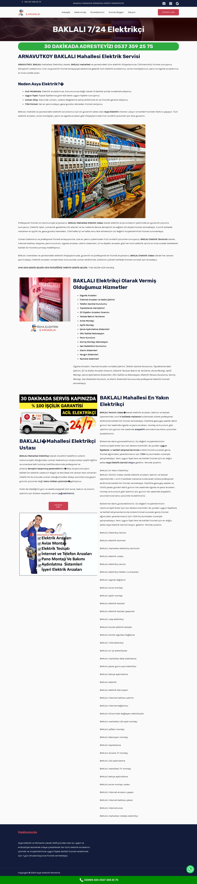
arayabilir (140, 429)
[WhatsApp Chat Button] (190, 869)
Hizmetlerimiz (97, 12)
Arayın (131, 462)
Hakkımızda (80, 12)
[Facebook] (164, 3)
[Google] (177, 3)
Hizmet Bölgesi (116, 12)
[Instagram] (170, 3)
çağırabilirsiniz (66, 493)
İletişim (131, 12)
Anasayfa (66, 12)
